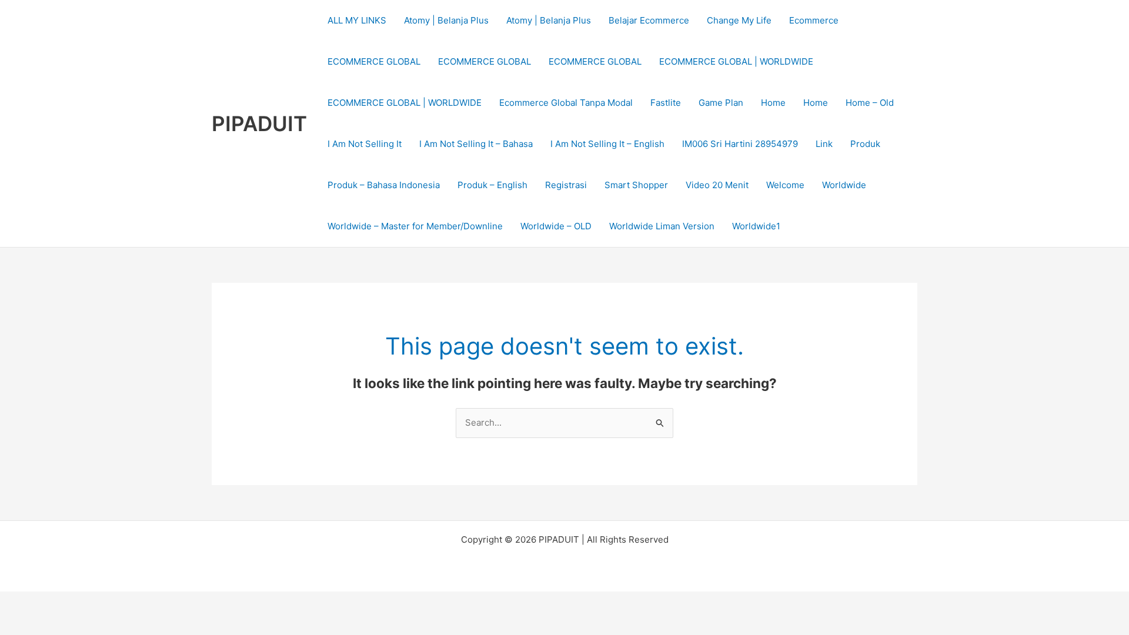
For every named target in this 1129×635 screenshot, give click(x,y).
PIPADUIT (259, 123)
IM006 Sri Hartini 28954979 (740, 143)
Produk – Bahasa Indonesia (384, 184)
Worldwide (844, 184)
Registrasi (566, 184)
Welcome (785, 184)
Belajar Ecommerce (649, 20)
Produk (865, 143)
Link (824, 143)
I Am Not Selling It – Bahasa (476, 143)
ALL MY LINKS (357, 20)
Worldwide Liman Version (661, 226)
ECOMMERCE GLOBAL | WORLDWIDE (736, 61)
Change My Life (739, 20)
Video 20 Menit (717, 184)
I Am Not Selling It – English (607, 143)
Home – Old (870, 102)
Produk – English (492, 184)
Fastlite (665, 102)
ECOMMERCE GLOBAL (374, 61)
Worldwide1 (756, 226)
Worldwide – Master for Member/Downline (415, 226)
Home (773, 102)
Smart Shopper (636, 184)
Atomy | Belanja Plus (446, 20)
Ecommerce (814, 20)
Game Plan (721, 102)
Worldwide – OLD (556, 226)
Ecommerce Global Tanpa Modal (566, 102)
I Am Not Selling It (365, 143)
